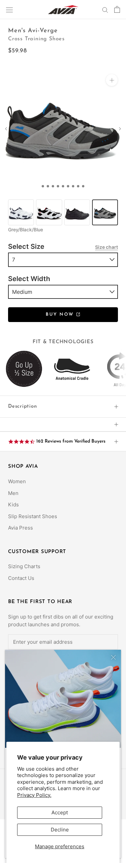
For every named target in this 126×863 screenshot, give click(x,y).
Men (13, 493)
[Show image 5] (63, 186)
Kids (13, 504)
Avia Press (20, 528)
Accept (59, 812)
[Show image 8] (78, 186)
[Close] (113, 657)
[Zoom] (112, 80)
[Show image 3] (53, 186)
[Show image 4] (58, 186)
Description (22, 406)
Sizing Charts (24, 566)
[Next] (120, 128)
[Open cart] (117, 9)
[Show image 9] (83, 186)
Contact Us (21, 578)
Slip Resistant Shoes (32, 516)
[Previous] (6, 128)
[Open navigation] (9, 9)
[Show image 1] (43, 186)
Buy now (61, 314)
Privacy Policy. (34, 795)
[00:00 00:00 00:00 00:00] (63, 127)
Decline (60, 829)
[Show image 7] (73, 186)
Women (17, 481)
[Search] (105, 9)
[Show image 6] (68, 186)
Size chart (106, 247)
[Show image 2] (48, 186)
